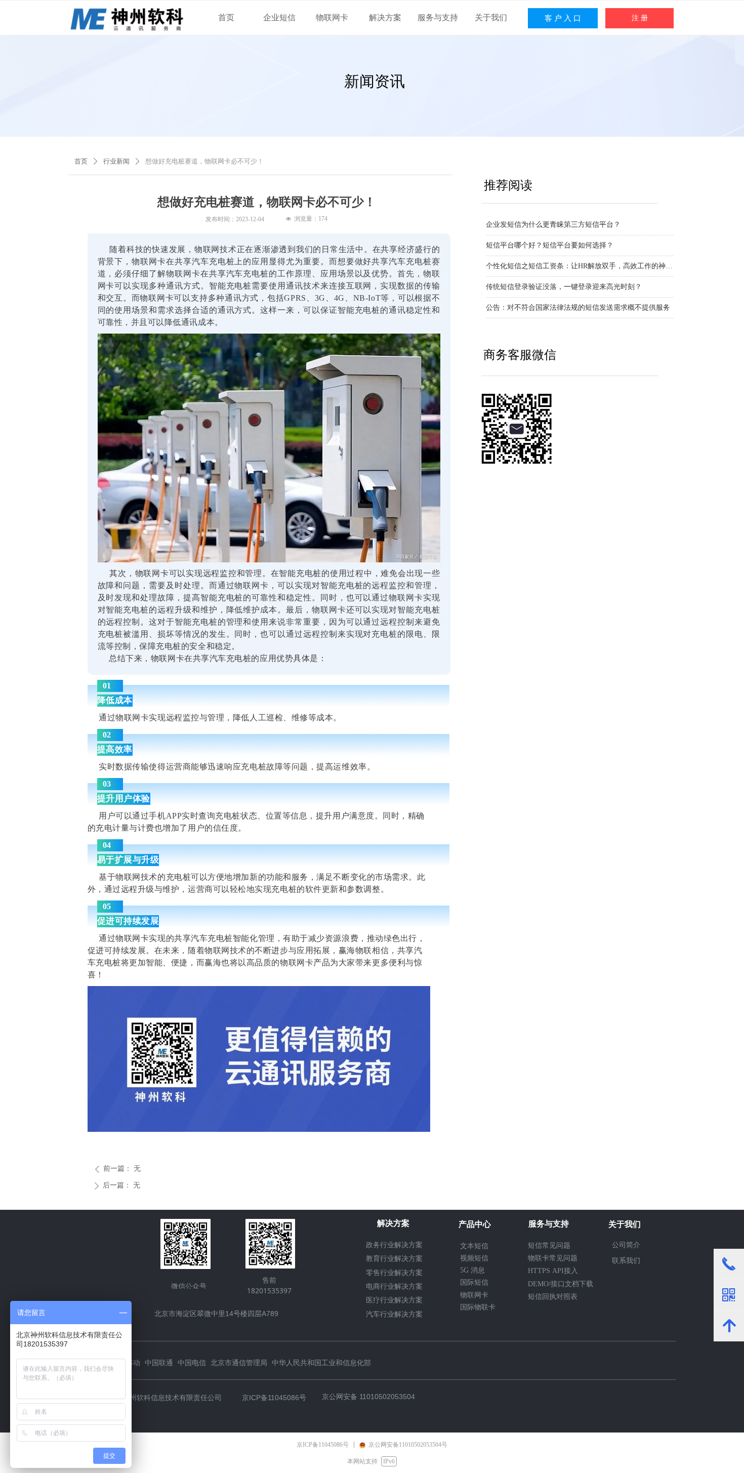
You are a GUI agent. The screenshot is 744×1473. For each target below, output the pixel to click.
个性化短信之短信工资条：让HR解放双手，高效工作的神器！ (580, 266)
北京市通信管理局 (239, 1362)
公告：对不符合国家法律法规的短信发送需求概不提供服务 (578, 307)
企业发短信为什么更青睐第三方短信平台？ (553, 224)
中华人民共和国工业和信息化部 (321, 1362)
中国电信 (192, 1362)
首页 (81, 161)
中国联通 (159, 1362)
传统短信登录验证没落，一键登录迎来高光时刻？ (564, 287)
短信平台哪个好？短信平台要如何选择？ (549, 245)
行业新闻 (116, 161)
